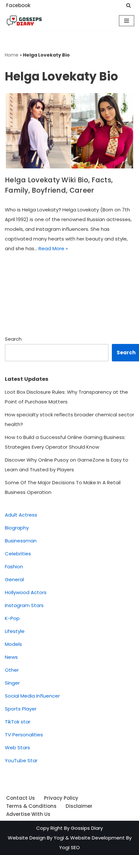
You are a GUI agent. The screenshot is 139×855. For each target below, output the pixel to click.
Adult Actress (21, 514)
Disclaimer (79, 806)
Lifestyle (15, 631)
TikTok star (17, 721)
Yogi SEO (69, 847)
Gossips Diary (87, 828)
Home (11, 55)
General (14, 579)
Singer (12, 682)
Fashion (14, 566)
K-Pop (12, 618)
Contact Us (20, 798)
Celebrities (18, 553)
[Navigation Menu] (126, 20)
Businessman (21, 540)
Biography (17, 527)
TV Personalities (24, 734)
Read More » (53, 248)
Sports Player (21, 708)
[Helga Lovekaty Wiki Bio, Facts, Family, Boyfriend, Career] (69, 130)
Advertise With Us (28, 814)
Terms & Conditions (31, 806)
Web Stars (17, 747)
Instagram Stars (24, 605)
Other (12, 670)
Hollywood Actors (26, 592)
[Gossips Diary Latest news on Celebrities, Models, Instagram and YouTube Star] (24, 20)
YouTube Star (21, 760)
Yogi (58, 837)
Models (13, 644)
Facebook (18, 5)
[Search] (128, 5)
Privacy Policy (61, 798)
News (11, 657)
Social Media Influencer (32, 695)
